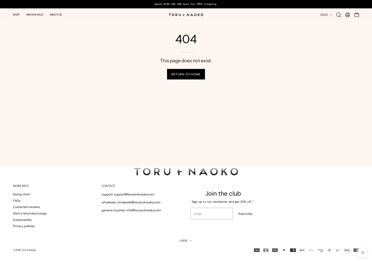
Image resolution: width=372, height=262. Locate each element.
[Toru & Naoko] (186, 15)
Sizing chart (21, 194)
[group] (186, 4)
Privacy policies (24, 226)
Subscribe (245, 214)
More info (21, 185)
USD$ (324, 14)
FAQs (16, 201)
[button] (16, 14)
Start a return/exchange (29, 213)
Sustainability (22, 220)
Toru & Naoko (29, 250)
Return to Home (186, 74)
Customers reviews (26, 207)
